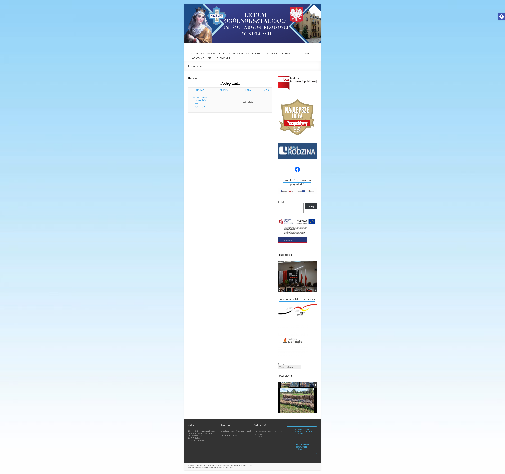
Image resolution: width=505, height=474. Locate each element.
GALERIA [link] (305, 53)
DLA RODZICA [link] (255, 53)
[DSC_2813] (280, 290)
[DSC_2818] (300, 290)
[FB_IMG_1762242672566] (285, 385)
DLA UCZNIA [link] (235, 53)
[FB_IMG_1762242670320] (294, 385)
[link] (501, 16)
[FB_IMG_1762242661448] (314, 385)
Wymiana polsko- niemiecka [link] (297, 299)
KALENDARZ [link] (222, 58)
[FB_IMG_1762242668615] (304, 385)
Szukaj (281, 202)
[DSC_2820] (309, 290)
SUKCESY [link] (273, 53)
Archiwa (281, 364)
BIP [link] (209, 58)
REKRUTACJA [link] (215, 53)
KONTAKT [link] (197, 58)
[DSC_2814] (290, 290)
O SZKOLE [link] (197, 53)
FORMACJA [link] (289, 53)
